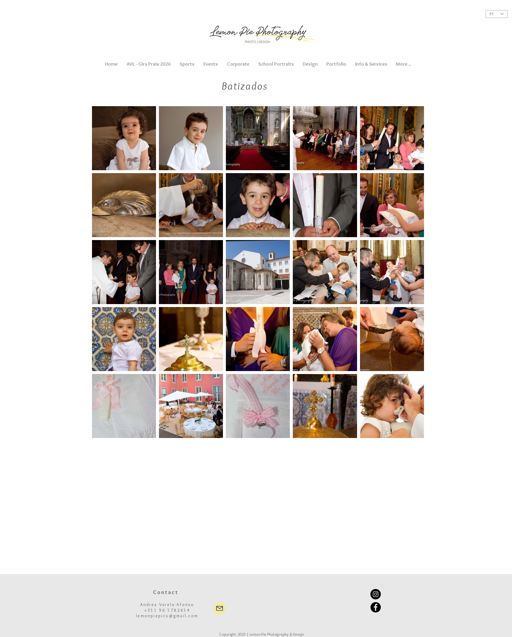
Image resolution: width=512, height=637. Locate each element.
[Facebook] (375, 607)
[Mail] (219, 608)
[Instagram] (375, 594)
